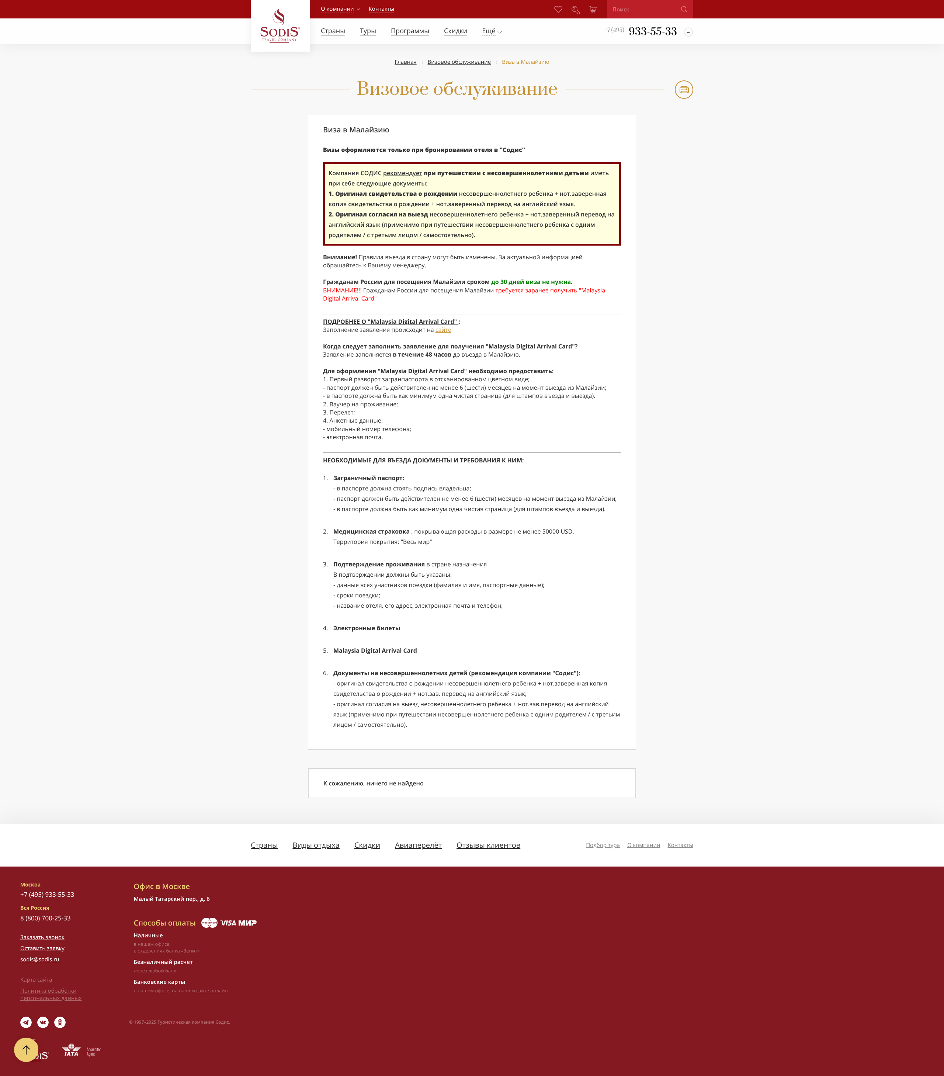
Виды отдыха (316, 845)
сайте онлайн (212, 990)
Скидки (367, 845)
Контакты (680, 845)
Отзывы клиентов (488, 845)
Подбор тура (603, 845)
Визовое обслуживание (459, 62)
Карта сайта (36, 979)
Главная (405, 62)
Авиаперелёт (418, 845)
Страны (264, 845)
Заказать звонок (42, 937)
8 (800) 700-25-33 (45, 918)
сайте (443, 330)
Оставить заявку (42, 948)
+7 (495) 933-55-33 (47, 894)
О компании (337, 9)
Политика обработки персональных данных (51, 994)
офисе (162, 990)
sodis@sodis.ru (39, 959)
